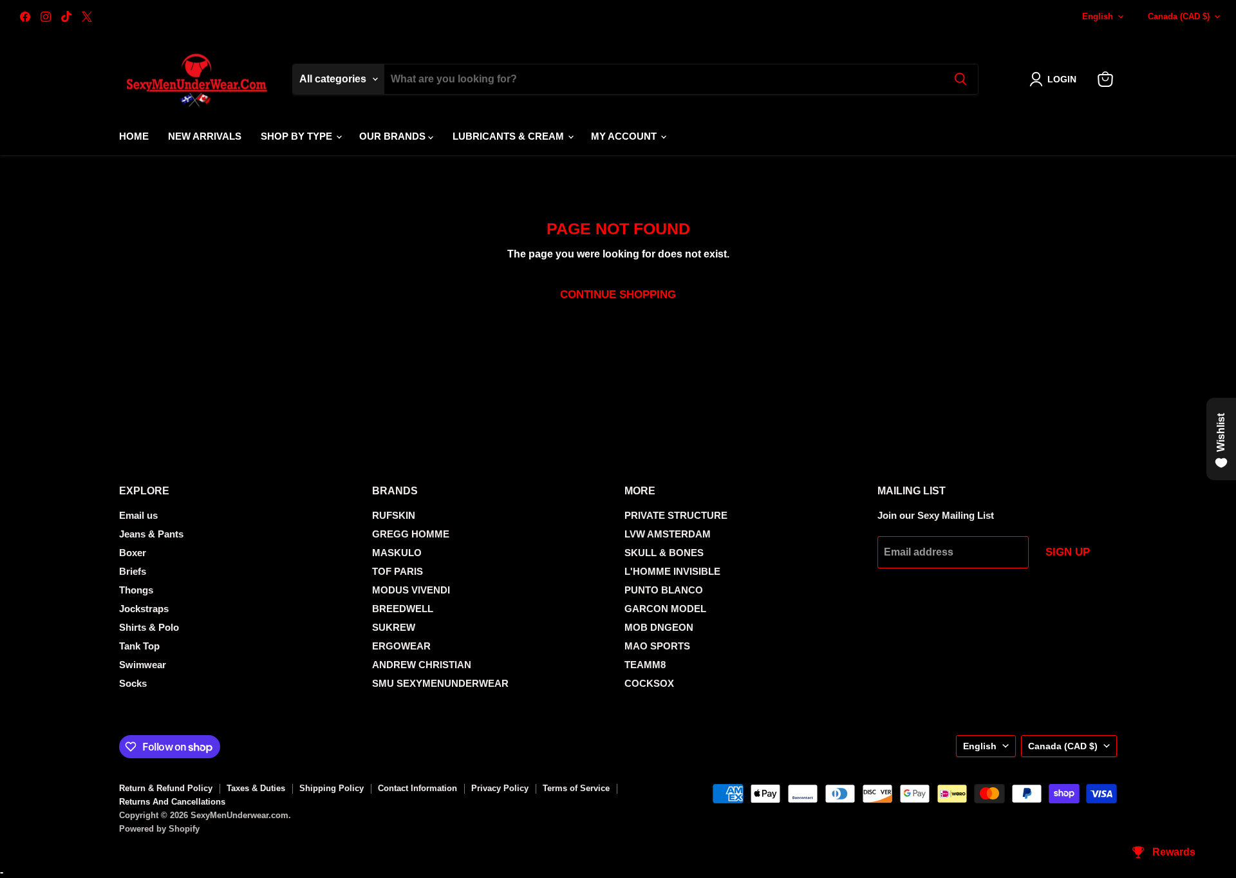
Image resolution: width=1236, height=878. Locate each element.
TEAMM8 (645, 664)
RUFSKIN (393, 515)
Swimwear (142, 664)
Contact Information (417, 788)
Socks (133, 683)
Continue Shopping (618, 294)
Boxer (132, 552)
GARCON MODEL (665, 608)
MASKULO (397, 552)
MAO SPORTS (657, 645)
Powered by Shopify (159, 829)
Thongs (136, 589)
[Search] (960, 79)
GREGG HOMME (410, 533)
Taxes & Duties (256, 788)
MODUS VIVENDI (411, 589)
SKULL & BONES (664, 552)
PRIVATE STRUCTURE (675, 515)
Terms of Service (576, 788)
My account (625, 136)
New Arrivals (204, 136)
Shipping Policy (331, 788)
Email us (138, 515)
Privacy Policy (500, 788)
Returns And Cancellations (172, 802)
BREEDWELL (402, 608)
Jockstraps (144, 608)
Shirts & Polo (149, 627)
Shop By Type (298, 136)
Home (134, 136)
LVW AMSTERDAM (667, 533)
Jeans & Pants (151, 533)
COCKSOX (649, 683)
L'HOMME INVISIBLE (672, 571)
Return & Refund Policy (165, 788)
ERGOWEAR (401, 645)
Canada (1179, 16)
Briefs (132, 571)
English (1097, 16)
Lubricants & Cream (509, 136)
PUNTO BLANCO (663, 589)
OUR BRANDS (393, 136)
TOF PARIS (397, 571)
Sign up (1067, 552)
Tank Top (139, 645)
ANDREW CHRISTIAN (421, 664)
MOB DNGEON (658, 627)
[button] (1055, 79)
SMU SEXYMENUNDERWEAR (440, 683)
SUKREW (393, 627)
